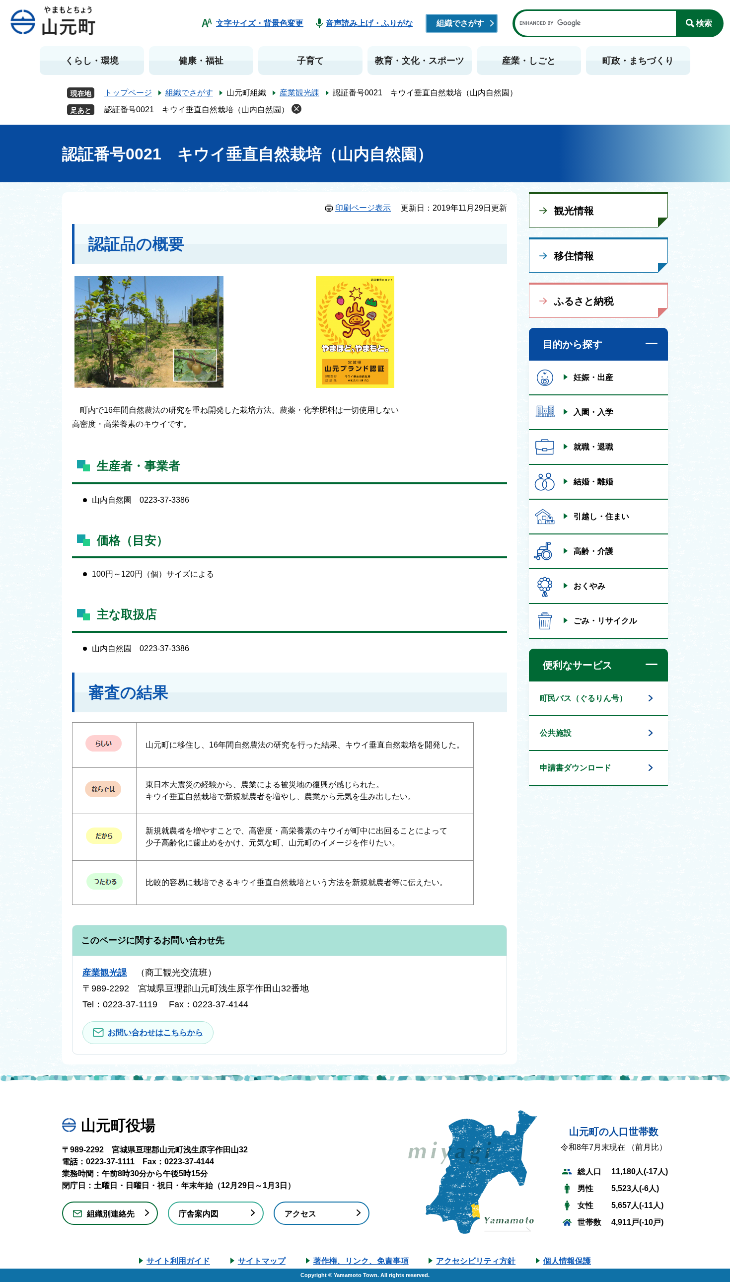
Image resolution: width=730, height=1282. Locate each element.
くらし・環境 (92, 61)
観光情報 (574, 210)
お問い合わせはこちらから (155, 1032)
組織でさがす (460, 23)
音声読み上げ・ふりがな (369, 23)
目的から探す (572, 344)
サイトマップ (262, 1261)
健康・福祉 (201, 61)
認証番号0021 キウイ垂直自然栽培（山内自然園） (196, 109)
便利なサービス (577, 665)
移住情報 (574, 255)
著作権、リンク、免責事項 (361, 1261)
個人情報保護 (567, 1261)
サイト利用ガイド (178, 1261)
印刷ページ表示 (363, 208)
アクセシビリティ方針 (475, 1261)
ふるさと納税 (584, 301)
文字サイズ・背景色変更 (259, 23)
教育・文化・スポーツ (419, 61)
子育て (310, 61)
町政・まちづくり (638, 61)
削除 (296, 109)
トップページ (128, 92)
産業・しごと (529, 61)
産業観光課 (299, 92)
